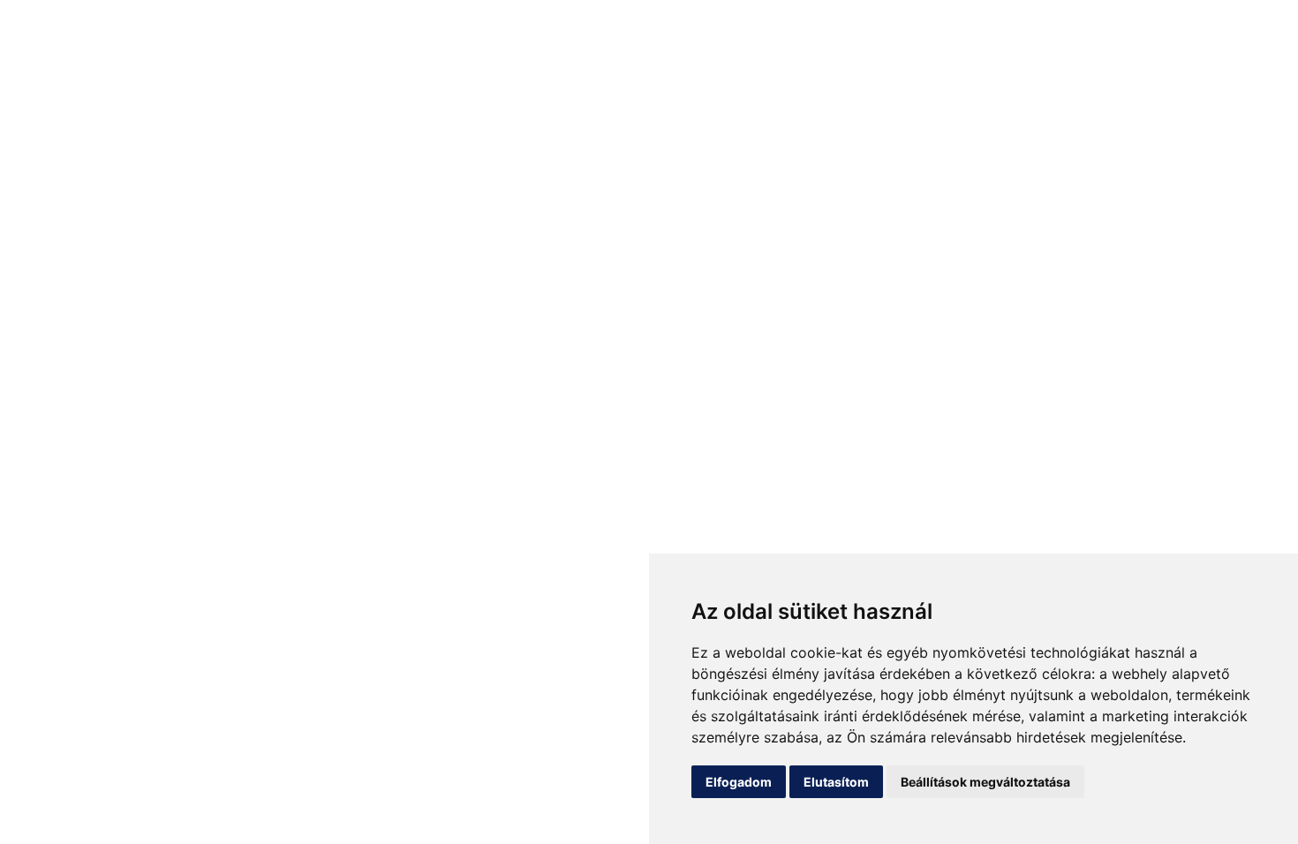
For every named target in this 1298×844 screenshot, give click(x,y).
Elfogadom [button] (739, 781)
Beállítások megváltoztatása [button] (985, 781)
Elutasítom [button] (836, 781)
